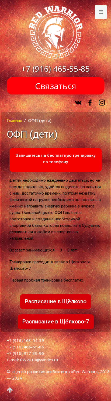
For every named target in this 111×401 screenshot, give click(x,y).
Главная (14, 120)
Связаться (55, 86)
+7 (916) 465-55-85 (55, 68)
